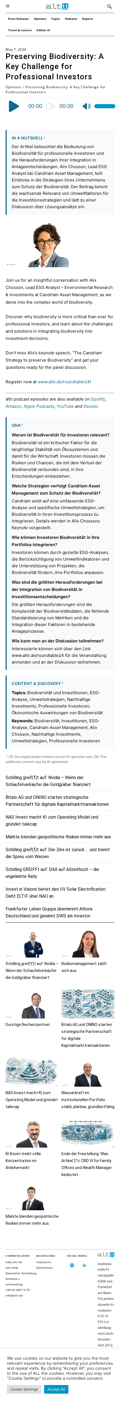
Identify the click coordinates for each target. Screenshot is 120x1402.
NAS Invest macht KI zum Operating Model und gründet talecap (32, 1100)
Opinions (13, 87)
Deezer (90, 406)
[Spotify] (72, 1265)
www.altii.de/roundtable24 (64, 381)
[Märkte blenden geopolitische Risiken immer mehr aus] (32, 1195)
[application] (60, 106)
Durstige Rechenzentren (28, 1024)
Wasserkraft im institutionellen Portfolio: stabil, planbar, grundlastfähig (87, 1100)
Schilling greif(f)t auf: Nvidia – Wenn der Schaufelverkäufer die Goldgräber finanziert (32, 970)
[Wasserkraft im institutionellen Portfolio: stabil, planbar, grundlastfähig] (87, 1072)
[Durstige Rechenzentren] (32, 1004)
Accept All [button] (56, 1389)
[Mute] (86, 106)
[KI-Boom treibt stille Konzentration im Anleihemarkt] (32, 1133)
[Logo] (57, 6)
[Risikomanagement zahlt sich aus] (87, 942)
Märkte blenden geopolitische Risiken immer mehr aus (58, 836)
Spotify (98, 399)
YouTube (65, 406)
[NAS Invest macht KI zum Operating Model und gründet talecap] (32, 1072)
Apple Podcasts (39, 406)
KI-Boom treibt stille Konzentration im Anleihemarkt (23, 1160)
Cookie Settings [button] (24, 1389)
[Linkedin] (84, 1265)
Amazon (13, 406)
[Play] (14, 106)
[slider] (104, 106)
